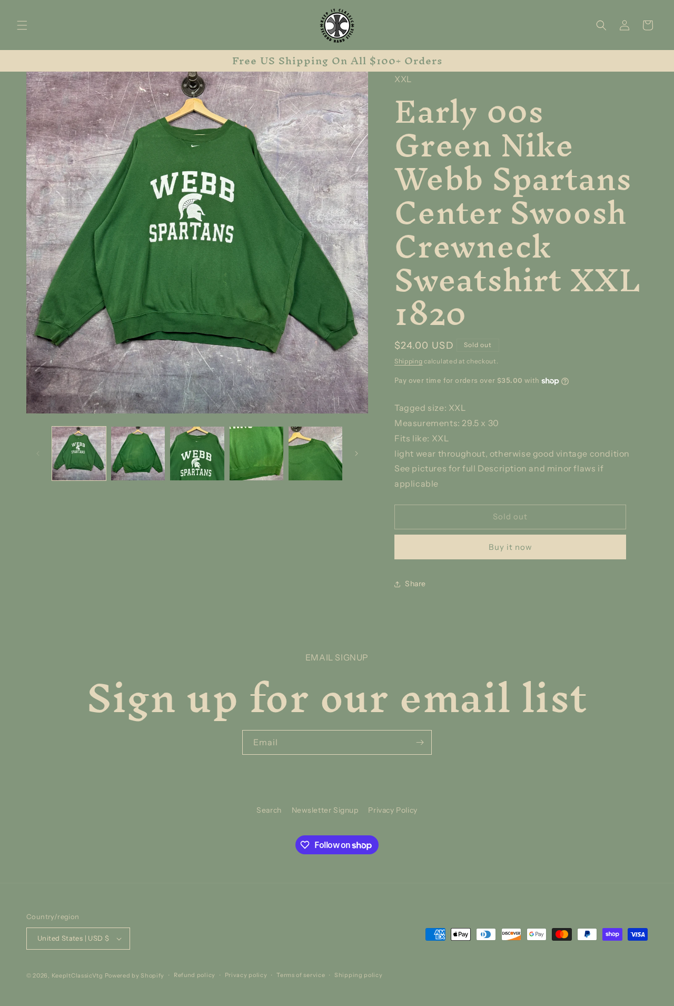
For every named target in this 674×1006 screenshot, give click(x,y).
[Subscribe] (419, 742)
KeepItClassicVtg (77, 975)
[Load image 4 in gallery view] (256, 453)
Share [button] (415, 583)
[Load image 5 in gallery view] (315, 453)
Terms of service (300, 975)
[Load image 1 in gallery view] (79, 453)
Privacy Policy (392, 810)
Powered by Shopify (135, 975)
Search (269, 810)
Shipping (408, 361)
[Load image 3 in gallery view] (197, 453)
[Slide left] (37, 453)
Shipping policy (358, 975)
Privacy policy (246, 975)
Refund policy (194, 975)
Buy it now (510, 547)
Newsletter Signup (325, 810)
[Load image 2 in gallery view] (138, 453)
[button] (22, 25)
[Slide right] (356, 453)
